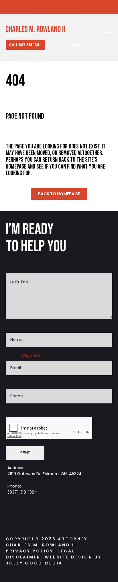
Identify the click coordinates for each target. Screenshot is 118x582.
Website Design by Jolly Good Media (53, 560)
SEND (25, 453)
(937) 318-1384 (22, 492)
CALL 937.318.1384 (59, 7)
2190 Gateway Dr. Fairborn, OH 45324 (44, 474)
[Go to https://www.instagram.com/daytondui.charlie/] (57, 514)
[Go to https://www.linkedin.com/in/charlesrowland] (75, 514)
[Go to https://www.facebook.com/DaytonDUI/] (40, 514)
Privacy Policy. (31, 551)
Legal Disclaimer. (40, 554)
